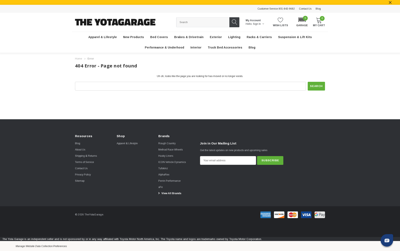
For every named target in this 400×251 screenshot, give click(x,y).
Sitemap (79, 180)
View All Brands (171, 193)
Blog (318, 8)
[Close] (390, 2)
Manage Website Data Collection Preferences (41, 246)
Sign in (257, 24)
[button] (302, 22)
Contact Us (305, 8)
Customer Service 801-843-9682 (276, 8)
